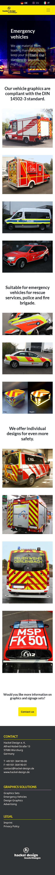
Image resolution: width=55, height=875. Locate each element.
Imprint (8, 822)
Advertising (10, 804)
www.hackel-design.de (17, 772)
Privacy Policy (11, 826)
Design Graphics (13, 800)
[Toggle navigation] (48, 10)
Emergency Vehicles (15, 796)
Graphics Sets (12, 793)
